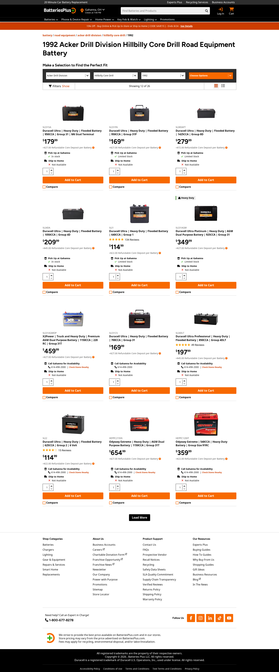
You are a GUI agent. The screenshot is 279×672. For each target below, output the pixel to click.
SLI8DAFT (181, 127)
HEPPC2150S (116, 438)
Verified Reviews (153, 584)
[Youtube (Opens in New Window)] (229, 618)
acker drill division (89, 35)
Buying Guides (201, 549)
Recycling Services (197, 2)
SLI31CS (113, 332)
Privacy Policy (192, 668)
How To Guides (202, 554)
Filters (57, 86)
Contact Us (149, 544)
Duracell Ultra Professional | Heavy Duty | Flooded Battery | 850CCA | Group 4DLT (203, 338)
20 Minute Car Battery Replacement (66, 2)
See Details (187, 26)
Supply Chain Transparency (159, 579)
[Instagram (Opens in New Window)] (200, 618)
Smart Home (50, 569)
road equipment (64, 35)
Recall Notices (151, 559)
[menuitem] (51, 19)
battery (47, 35)
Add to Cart (73, 180)
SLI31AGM (181, 227)
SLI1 (111, 227)
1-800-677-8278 (61, 620)
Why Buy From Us (203, 559)
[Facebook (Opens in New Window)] (191, 618)
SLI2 (45, 438)
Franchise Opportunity (107, 559)
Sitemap (98, 589)
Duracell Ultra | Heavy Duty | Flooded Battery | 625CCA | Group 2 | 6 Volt (72, 443)
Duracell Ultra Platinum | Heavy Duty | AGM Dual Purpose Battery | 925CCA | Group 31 (204, 232)
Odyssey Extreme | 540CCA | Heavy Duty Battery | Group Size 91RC (201, 443)
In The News (200, 584)
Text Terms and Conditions (167, 668)
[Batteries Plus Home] (60, 11)
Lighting (48, 554)
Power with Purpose (105, 579)
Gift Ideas (199, 569)
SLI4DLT (180, 332)
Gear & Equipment (54, 559)
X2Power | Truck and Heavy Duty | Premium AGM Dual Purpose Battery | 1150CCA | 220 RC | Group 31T (71, 340)
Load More (139, 517)
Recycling (148, 564)
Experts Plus (174, 2)
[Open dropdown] (93, 147)
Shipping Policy (152, 594)
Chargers (48, 549)
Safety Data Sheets (154, 569)
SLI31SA (47, 127)
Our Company (101, 574)
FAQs (146, 549)
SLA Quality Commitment (158, 574)
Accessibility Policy (90, 668)
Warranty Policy (152, 599)
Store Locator (101, 594)
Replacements (51, 574)
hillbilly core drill (114, 35)
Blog (196, 579)
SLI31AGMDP (50, 332)
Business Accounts (223, 2)
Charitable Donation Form (109, 554)
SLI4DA (46, 227)
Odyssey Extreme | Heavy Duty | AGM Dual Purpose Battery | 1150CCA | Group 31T (136, 443)
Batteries (48, 544)
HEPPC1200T (182, 438)
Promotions (100, 584)
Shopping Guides (203, 564)
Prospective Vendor (155, 554)
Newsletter (99, 569)
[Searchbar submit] (206, 11)
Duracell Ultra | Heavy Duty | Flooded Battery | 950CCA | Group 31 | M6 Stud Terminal (72, 132)
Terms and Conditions (137, 668)
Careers (98, 549)
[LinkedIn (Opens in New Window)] (210, 618)
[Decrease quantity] (51, 172)
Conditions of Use (112, 668)
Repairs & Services (54, 564)
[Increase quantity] (51, 170)
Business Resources (205, 574)
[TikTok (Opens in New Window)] (220, 618)
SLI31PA (113, 127)
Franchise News (103, 564)
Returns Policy (151, 589)
